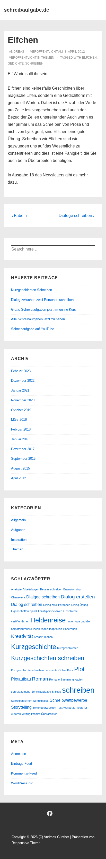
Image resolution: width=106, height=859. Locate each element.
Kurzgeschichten (67, 648)
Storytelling (21, 707)
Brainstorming (72, 589)
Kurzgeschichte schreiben (27, 670)
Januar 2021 (20, 390)
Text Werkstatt (66, 707)
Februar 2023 (21, 371)
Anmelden (18, 754)
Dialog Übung (79, 604)
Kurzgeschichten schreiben (47, 657)
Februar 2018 (21, 429)
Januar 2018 (20, 439)
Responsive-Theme (26, 843)
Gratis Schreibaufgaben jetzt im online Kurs (43, 309)
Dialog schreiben (26, 604)
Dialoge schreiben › (76, 215)
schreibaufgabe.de (26, 10)
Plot (79, 669)
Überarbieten (49, 713)
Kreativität (22, 636)
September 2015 (23, 458)
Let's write (51, 670)
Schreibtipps (41, 700)
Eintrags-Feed (21, 764)
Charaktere (18, 597)
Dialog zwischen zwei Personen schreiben (42, 300)
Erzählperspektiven (50, 611)
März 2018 (19, 419)
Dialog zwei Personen (56, 604)
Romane (54, 679)
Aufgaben (18, 530)
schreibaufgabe (20, 691)
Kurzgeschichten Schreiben (31, 290)
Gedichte (16, 63)
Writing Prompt (31, 713)
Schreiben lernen (21, 700)
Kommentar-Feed (24, 773)
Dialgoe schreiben (43, 597)
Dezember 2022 (22, 380)
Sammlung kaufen (72, 679)
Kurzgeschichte (33, 647)
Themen (47, 57)
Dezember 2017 (22, 449)
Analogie (16, 589)
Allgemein (18, 520)
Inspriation (55, 628)
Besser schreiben (51, 589)
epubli (33, 611)
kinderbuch (70, 628)
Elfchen (89, 57)
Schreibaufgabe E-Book (46, 691)
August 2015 (20, 468)
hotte (70, 621)
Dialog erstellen (78, 596)
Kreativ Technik (43, 636)
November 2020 (22, 400)
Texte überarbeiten (44, 707)
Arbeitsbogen (31, 589)
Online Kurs (65, 670)
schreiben (34, 63)
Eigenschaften (20, 611)
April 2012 (18, 478)
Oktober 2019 (21, 410)
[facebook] (50, 813)
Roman (40, 679)
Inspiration (18, 540)
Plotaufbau (21, 679)
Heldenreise (48, 620)
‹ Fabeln (19, 215)
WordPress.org (22, 783)
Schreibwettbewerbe (68, 700)
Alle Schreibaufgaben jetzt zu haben (38, 319)
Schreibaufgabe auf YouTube (32, 329)
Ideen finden (40, 628)
